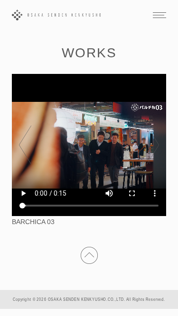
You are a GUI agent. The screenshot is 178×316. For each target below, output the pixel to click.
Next (153, 145)
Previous (25, 145)
